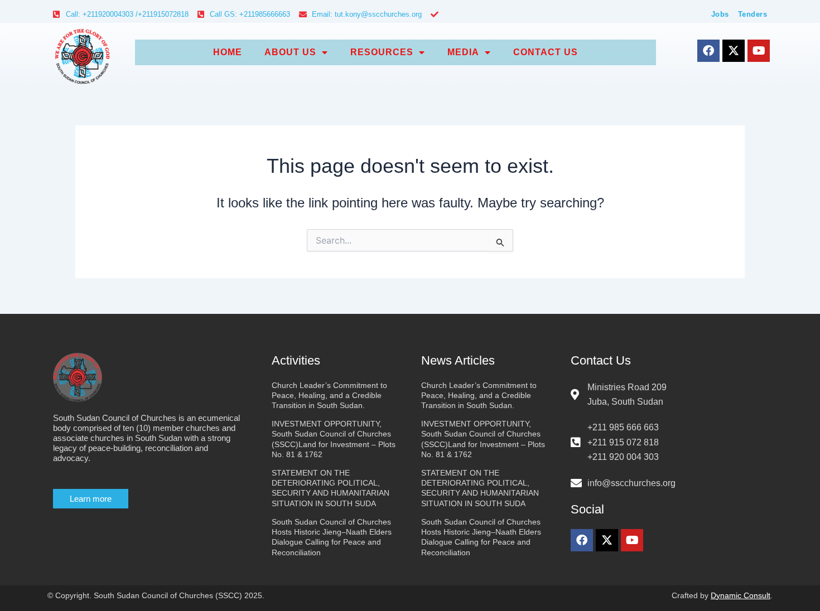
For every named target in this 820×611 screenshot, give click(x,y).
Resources (381, 52)
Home (227, 52)
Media (463, 52)
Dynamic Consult (740, 595)
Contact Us (545, 52)
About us (290, 52)
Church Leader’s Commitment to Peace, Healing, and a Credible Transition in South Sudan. (329, 395)
